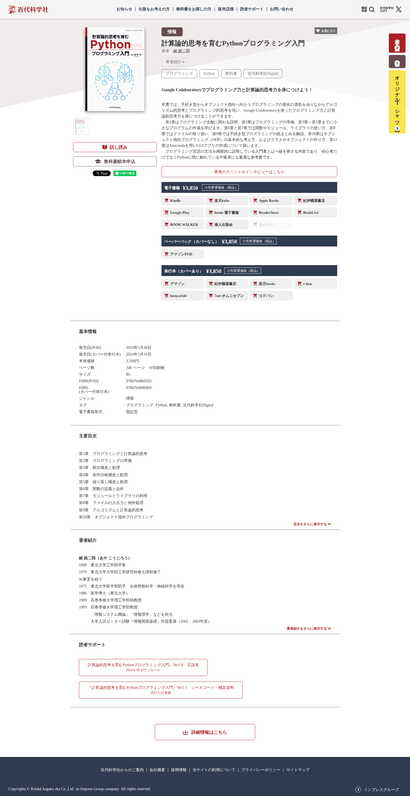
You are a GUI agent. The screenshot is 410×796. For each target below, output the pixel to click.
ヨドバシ (266, 296)
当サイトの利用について (213, 770)
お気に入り (329, 30)
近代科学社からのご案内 (122, 770)
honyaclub (178, 296)
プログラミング (179, 73)
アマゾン (177, 284)
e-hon (307, 284)
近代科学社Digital (263, 73)
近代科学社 (28, 9)
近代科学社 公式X (387, 9)
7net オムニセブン (229, 296)
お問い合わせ (281, 9)
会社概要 (157, 770)
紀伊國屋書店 (314, 200)
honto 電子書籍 (226, 212)
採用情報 (179, 770)
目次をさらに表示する (310, 524)
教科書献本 (397, 58)
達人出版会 (223, 224)
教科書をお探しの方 (193, 9)
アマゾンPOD (181, 254)
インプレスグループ (381, 790)
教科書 (231, 73)
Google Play (180, 212)
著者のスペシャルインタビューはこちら (249, 172)
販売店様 (226, 9)
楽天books (267, 284)
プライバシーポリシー (260, 770)
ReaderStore (269, 212)
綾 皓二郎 (181, 51)
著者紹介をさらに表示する (307, 628)
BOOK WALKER (184, 224)
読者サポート (252, 9)
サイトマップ (298, 770)
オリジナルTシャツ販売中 (397, 98)
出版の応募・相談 (397, 39)
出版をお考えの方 (154, 9)
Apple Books (269, 200)
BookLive (311, 212)
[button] (81, 126)
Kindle (175, 200)
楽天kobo (222, 200)
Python (209, 73)
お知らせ (124, 9)
